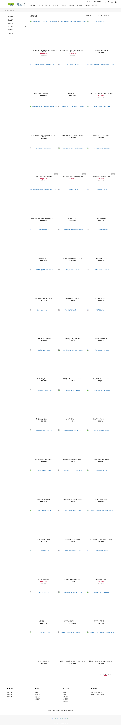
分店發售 (10, 30)
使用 (49, 710)
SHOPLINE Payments (63, 723)
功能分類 (47, 5)
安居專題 (79, 5)
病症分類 (63, 5)
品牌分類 (10, 33)
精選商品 (12, 10)
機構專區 (87, 5)
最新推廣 (32, 5)
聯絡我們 (95, 5)
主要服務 (71, 5)
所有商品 (40, 5)
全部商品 (7, 10)
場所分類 (55, 5)
